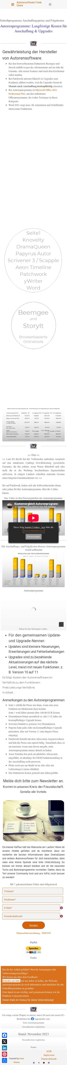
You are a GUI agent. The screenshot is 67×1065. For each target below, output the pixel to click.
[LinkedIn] (4, 1048)
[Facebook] (4, 1035)
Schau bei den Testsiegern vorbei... (33, 628)
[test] (50, 4)
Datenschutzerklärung (52, 1058)
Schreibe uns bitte (11, 980)
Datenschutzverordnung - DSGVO (34, 933)
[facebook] (33, 1061)
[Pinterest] (4, 1054)
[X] (4, 1041)
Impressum (49, 1055)
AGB (49, 1051)
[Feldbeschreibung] (61, 907)
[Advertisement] (33, 139)
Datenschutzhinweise (33, 530)
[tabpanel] (33, 80)
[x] (43, 1061)
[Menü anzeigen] (13, 4)
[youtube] (38, 1061)
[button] (33, 799)
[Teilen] (4, 1060)
